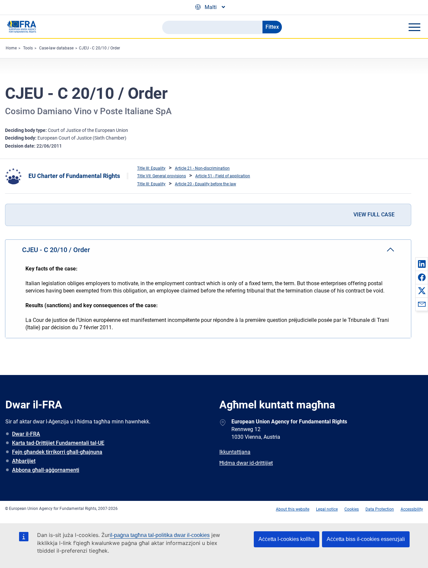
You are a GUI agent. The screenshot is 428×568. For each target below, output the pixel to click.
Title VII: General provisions (161, 176)
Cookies (351, 509)
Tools (28, 48)
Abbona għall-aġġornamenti (45, 470)
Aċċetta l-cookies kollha (286, 539)
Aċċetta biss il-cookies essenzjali (366, 539)
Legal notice (327, 509)
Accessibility (412, 509)
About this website (292, 509)
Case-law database (56, 48)
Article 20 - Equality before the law (205, 184)
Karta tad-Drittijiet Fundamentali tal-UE (58, 443)
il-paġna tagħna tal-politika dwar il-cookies (160, 535)
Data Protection (379, 509)
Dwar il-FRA (26, 434)
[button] (422, 263)
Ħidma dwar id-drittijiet (246, 463)
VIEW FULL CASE (374, 214)
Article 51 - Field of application (222, 176)
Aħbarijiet (23, 461)
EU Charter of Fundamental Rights (74, 175)
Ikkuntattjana (234, 452)
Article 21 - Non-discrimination (202, 168)
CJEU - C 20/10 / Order (99, 48)
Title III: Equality (151, 168)
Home (11, 48)
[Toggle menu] (414, 27)
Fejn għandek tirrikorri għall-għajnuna (57, 452)
